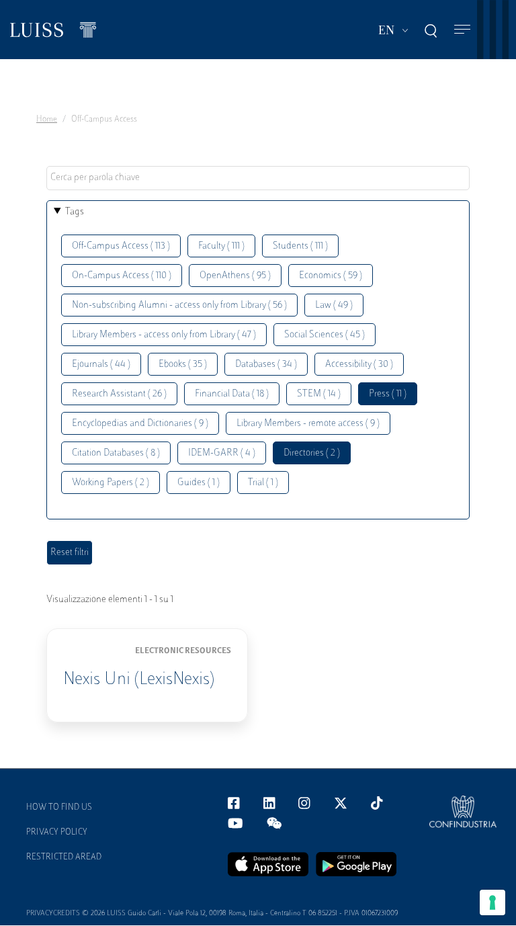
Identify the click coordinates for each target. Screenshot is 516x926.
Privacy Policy (56, 833)
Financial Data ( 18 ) (232, 394)
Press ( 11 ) (387, 394)
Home (46, 120)
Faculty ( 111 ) (221, 246)
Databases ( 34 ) (266, 365)
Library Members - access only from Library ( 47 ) (164, 335)
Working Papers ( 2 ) (110, 483)
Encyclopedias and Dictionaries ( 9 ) (140, 424)
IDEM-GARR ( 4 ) (221, 453)
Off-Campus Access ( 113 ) (121, 246)
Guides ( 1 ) (198, 483)
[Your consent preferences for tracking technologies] (492, 902)
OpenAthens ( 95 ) (235, 276)
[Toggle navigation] (462, 30)
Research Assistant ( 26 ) (119, 394)
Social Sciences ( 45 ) (324, 335)
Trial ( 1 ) (263, 483)
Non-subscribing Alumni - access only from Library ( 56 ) (179, 305)
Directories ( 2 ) (312, 453)
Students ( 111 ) (300, 246)
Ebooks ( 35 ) (183, 365)
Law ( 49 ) (334, 305)
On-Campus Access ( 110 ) (121, 276)
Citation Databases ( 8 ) (116, 453)
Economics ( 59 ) (330, 276)
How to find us (59, 808)
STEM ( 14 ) (319, 394)
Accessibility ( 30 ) (359, 365)
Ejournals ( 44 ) (101, 365)
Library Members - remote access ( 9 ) (308, 424)
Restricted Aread (63, 857)
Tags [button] (74, 212)
